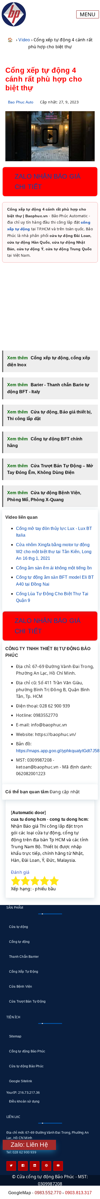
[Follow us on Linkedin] (34, 1166)
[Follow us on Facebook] (23, 1166)
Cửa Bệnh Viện (20, 986)
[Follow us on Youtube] (58, 1166)
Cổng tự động (19, 942)
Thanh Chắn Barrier (24, 957)
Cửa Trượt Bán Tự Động (27, 1001)
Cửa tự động (18, 927)
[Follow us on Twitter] (11, 1166)
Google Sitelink (20, 1081)
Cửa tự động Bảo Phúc (26, 1066)
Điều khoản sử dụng (24, 1101)
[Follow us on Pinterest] (46, 1166)
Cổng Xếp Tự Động (23, 971)
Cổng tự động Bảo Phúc (27, 1051)
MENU (87, 14)
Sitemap (15, 1036)
